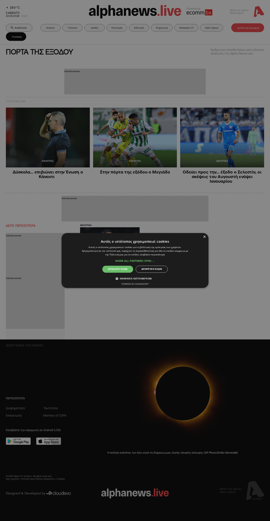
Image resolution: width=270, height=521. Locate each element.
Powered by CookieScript (135, 284)
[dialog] (135, 260)
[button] (135, 261)
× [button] (204, 237)
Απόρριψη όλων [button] (151, 269)
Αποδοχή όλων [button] (118, 269)
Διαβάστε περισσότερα (152, 254)
